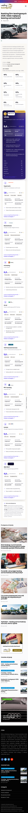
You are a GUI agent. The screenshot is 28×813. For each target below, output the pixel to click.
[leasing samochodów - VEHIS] (1, 40)
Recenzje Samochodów (5, 794)
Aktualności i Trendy (5, 797)
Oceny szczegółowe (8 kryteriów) (11, 215)
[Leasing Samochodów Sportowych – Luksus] (11, 643)
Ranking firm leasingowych (8, 661)
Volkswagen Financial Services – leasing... (9, 690)
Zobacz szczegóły (8, 216)
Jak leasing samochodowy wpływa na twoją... (11, 716)
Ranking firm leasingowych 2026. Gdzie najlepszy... (10, 680)
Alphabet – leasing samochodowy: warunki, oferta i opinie (13, 622)
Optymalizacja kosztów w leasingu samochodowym (11, 809)
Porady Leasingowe (7, 699)
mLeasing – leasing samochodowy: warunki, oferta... (9, 673)
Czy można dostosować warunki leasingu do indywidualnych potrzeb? (12, 597)
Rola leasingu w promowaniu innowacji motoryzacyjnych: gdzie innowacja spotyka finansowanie (13, 546)
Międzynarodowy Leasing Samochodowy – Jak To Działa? (12, 811)
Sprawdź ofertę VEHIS (9, 177)
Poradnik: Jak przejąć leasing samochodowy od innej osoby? (12, 572)
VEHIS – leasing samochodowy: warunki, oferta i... (9, 664)
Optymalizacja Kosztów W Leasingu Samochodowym (11, 807)
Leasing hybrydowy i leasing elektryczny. (9, 806)
